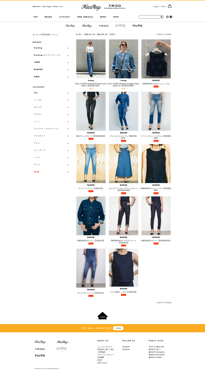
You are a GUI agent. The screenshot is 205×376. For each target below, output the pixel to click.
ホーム (35, 35)
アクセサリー (40, 136)
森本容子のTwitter (155, 357)
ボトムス (38, 107)
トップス (38, 100)
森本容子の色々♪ (155, 349)
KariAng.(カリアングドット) (47, 55)
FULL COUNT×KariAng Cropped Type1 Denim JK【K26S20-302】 (123, 83)
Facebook (126, 349)
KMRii (37, 77)
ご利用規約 (101, 352)
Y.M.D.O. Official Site (156, 347)
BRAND (48, 17)
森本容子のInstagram (157, 352)
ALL (36, 93)
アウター (38, 114)
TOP (35, 17)
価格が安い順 (90, 34)
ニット (37, 122)
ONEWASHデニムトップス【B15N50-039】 (156, 188)
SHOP (116, 17)
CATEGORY (45, 35)
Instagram (126, 347)
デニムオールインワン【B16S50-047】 (123, 135)
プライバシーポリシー (105, 355)
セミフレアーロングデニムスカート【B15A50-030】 (123, 188)
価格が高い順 (102, 34)
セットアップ (40, 150)
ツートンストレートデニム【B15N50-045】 (156, 135)
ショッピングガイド (104, 347)
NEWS (103, 17)
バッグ (37, 157)
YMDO (37, 62)
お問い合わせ (102, 363)
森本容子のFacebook (157, 355)
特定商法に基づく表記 (105, 349)
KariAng (38, 48)
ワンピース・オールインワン (46, 129)
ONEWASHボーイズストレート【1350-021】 (123, 240)
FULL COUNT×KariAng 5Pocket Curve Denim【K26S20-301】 (91, 83)
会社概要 (100, 357)
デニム (37, 143)
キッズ (37, 165)
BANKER (38, 69)
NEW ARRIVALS (85, 17)
